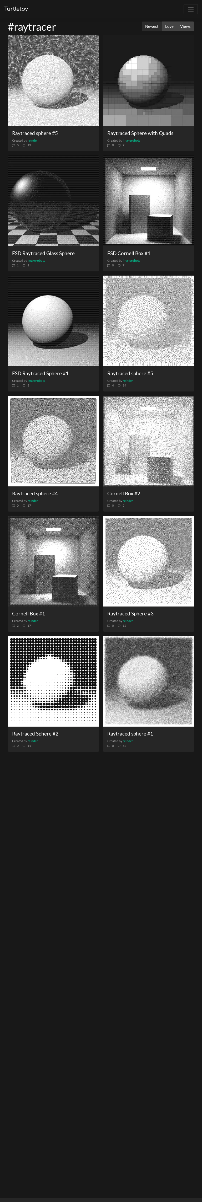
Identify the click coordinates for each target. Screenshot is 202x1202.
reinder (33, 140)
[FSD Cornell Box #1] (148, 200)
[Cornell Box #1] (53, 561)
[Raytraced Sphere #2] (53, 681)
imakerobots (131, 140)
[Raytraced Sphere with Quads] (148, 80)
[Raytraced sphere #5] (53, 80)
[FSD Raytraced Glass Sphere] (53, 200)
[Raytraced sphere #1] (148, 681)
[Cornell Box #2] (148, 441)
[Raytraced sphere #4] (53, 441)
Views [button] (185, 26)
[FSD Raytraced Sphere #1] (53, 321)
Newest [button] (152, 26)
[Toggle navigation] (191, 9)
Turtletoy (16, 9)
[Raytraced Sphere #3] (148, 561)
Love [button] (169, 26)
